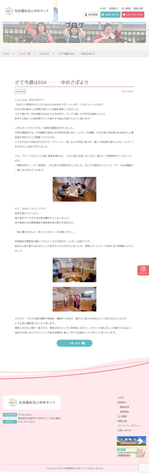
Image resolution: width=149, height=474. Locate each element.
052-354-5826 (134, 14)
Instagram (143, 273)
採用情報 (93, 14)
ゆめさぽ (20, 91)
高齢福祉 (124, 411)
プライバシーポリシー (129, 425)
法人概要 (126, 8)
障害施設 (124, 407)
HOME (103, 8)
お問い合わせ (112, 14)
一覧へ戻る (74, 343)
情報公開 (138, 8)
